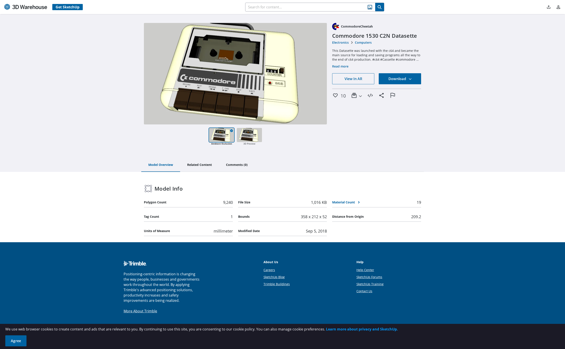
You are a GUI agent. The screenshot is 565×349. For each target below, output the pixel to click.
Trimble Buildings (277, 284)
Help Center (365, 270)
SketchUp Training (370, 284)
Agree (16, 340)
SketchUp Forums (369, 277)
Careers (269, 270)
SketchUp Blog (274, 277)
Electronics (340, 42)
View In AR (353, 78)
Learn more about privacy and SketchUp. (362, 329)
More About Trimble (140, 311)
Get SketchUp (67, 7)
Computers (363, 42)
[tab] (160, 165)
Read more (340, 66)
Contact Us (364, 291)
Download (397, 78)
